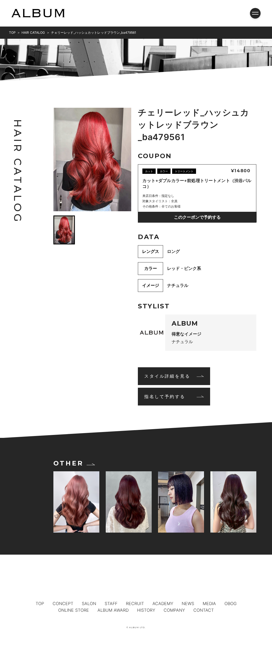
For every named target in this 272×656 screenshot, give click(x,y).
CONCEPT (63, 603)
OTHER (68, 463)
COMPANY (174, 610)
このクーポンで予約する (197, 217)
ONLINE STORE (73, 610)
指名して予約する (164, 396)
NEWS (188, 603)
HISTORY (146, 610)
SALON (89, 603)
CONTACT (203, 610)
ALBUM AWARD (113, 610)
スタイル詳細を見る (167, 376)
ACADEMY (162, 603)
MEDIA (209, 603)
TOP (40, 603)
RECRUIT (135, 603)
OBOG (230, 603)
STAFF (111, 603)
